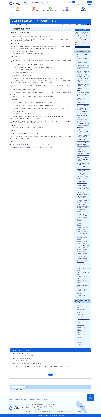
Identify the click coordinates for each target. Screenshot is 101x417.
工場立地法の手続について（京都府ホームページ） (31, 147)
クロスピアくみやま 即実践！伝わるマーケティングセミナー (83, 115)
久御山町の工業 (81, 295)
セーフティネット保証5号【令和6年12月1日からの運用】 (83, 159)
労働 (78, 332)
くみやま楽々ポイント (83, 256)
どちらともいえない (25, 355)
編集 (23, 386)
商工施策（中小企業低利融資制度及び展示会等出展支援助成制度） (83, 73)
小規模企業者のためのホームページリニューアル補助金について (83, 67)
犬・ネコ (79, 344)
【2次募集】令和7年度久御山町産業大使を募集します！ (83, 125)
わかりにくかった (40, 360)
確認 (50, 374)
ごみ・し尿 (80, 337)
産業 (30, 14)
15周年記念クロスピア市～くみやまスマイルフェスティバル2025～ (83, 104)
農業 (78, 307)
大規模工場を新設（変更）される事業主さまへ (83, 233)
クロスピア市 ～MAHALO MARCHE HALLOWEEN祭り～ (82, 175)
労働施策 (79, 293)
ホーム (17, 14)
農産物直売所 (80, 309)
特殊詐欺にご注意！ (82, 211)
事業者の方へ (24, 14)
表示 (90, 4)
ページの (90, 398)
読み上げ (59, 2)
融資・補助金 (81, 314)
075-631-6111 (39, 406)
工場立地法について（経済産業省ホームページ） (31, 144)
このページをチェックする (17, 386)
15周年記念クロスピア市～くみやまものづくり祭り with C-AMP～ (83, 110)
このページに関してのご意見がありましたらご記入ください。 (28, 363)
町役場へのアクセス (15, 399)
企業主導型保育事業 (82, 253)
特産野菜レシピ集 (81, 327)
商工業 (34, 14)
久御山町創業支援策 (82, 62)
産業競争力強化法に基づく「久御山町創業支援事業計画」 (83, 260)
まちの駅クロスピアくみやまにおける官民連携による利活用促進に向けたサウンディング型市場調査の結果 (83, 217)
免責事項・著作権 (42, 399)
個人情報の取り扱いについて (29, 399)
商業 (79, 322)
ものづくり (80, 316)
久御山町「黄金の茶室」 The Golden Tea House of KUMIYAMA (83, 245)
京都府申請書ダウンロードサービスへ (28, 127)
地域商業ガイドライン (83, 241)
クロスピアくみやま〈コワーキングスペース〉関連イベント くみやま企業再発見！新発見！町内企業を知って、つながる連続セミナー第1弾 (83, 144)
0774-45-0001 (48, 406)
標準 (70, 2)
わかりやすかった (18, 360)
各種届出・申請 (81, 335)
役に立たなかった (36, 355)
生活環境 (79, 342)
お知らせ (79, 305)
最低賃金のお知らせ (82, 178)
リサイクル (80, 339)
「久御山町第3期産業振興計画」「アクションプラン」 (83, 94)
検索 (90, 2)
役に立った (16, 355)
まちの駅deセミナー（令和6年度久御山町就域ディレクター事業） (83, 153)
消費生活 (79, 330)
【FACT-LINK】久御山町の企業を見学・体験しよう (83, 131)
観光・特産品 (80, 325)
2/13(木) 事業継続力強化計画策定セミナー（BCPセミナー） (83, 165)
